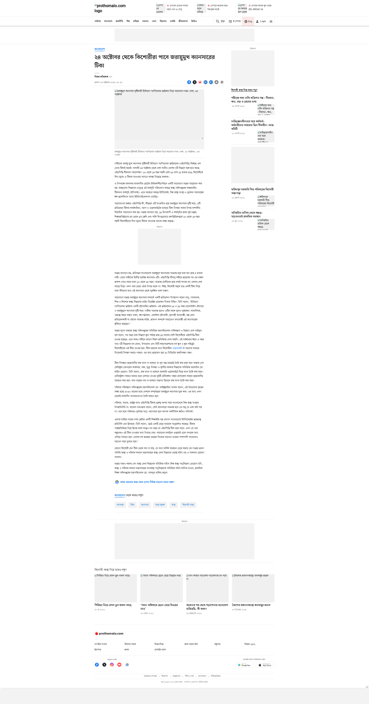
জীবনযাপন (183, 21)
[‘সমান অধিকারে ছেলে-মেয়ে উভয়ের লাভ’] (161, 588)
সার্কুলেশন (176, 676)
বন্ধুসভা (217, 644)
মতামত (145, 21)
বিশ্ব (128, 21)
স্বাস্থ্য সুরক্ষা (160, 504)
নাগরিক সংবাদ (101, 644)
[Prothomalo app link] (244, 665)
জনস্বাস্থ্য (120, 504)
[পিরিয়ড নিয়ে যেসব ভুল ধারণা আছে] (116, 588)
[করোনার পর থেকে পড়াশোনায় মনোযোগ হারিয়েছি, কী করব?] (207, 588)
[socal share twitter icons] (195, 83)
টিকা (132, 504)
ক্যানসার (144, 504)
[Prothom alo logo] (109, 634)
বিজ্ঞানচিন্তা (159, 644)
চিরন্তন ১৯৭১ (249, 644)
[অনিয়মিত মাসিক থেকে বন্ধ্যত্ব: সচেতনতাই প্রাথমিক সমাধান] (266, 224)
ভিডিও (194, 21)
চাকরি (172, 21)
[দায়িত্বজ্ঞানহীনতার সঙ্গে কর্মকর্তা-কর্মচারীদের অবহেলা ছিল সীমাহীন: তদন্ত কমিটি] (266, 136)
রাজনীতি (119, 21)
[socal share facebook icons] (189, 83)
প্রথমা (127, 649)
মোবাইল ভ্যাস (160, 649)
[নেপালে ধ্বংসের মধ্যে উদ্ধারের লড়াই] (201, 8)
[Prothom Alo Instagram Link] (113, 665)
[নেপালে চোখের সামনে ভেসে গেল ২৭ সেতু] (160, 8)
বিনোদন (163, 21)
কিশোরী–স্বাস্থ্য (188, 504)
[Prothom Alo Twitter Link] (106, 665)
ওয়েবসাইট (177, 348)
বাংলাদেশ (108, 21)
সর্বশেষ (98, 21)
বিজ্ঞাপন (164, 676)
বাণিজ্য (136, 21)
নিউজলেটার (216, 676)
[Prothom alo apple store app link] (264, 665)
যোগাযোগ (202, 676)
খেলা (154, 21)
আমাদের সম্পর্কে (150, 676)
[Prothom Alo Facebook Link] (98, 665)
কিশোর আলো (130, 644)
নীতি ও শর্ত (189, 676)
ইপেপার (98, 649)
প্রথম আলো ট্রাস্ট (191, 644)
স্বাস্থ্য (174, 504)
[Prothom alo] (114, 8)
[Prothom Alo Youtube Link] (121, 665)
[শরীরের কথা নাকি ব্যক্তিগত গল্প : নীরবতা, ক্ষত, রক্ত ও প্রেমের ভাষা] (266, 109)
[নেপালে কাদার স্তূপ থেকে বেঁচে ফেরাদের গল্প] (242, 8)
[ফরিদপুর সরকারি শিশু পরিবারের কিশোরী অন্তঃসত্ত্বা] (266, 201)
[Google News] (127, 665)
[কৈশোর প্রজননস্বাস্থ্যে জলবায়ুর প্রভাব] (253, 588)
